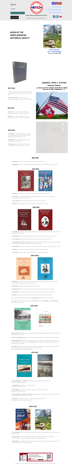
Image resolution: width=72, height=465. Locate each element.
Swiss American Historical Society (36, 15)
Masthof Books (57, 51)
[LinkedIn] (57, 17)
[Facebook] (54, 17)
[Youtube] (60, 17)
